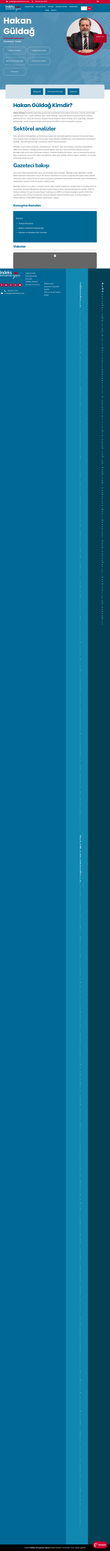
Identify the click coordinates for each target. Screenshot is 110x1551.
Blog (47, 10)
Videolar (73, 91)
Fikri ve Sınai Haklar (52, 292)
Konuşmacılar (41, 6)
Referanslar (73, 6)
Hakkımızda (29, 6)
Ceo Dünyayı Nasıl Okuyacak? (102, 512)
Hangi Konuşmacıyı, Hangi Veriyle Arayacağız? (103, 582)
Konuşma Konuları (55, 91)
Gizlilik (46, 289)
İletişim (54, 10)
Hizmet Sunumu (32, 285)
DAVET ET (100, 37)
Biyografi (37, 91)
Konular (50, 6)
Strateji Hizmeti (61, 6)
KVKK (46, 295)
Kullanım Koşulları (51, 287)
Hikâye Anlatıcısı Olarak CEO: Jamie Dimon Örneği (103, 441)
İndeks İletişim (31, 282)
